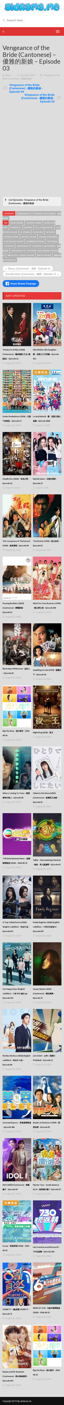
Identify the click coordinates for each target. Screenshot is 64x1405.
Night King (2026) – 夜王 (43, 732)
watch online (44, 255)
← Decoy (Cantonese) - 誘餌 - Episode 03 (28, 268)
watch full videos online (21, 255)
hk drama (25, 232)
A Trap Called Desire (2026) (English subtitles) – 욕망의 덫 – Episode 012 (16, 926)
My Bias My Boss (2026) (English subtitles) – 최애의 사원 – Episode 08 (17, 1060)
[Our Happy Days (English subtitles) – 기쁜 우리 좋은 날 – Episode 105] (17, 963)
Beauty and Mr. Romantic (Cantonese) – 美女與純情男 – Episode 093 (15, 1376)
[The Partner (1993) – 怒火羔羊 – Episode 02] (47, 516)
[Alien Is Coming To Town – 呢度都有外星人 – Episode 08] (17, 768)
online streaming (48, 236)
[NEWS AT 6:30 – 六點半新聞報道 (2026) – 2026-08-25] (47, 1283)
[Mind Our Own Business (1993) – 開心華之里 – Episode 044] (47, 578)
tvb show (9, 246)
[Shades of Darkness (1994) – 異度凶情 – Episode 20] (47, 1097)
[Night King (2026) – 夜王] (47, 707)
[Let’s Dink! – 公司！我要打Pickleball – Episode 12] (47, 1030)
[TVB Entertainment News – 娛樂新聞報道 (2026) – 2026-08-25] (17, 834)
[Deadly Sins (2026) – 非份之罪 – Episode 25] (17, 453)
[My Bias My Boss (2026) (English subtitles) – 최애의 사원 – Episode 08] (17, 1030)
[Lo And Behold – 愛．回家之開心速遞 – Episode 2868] (47, 391)
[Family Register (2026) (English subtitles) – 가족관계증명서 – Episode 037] (47, 897)
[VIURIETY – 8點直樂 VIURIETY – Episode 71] (17, 1284)
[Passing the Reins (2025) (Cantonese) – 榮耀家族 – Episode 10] (17, 578)
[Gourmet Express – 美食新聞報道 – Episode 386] (17, 1097)
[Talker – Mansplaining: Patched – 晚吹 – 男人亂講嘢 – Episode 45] (47, 834)
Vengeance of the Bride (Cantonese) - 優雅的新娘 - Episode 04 (26, 88)
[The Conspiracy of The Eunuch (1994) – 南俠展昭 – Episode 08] (17, 516)
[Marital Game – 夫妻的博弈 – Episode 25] (47, 453)
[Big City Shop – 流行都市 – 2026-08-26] (17, 706)
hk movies (38, 232)
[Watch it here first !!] (32, 6)
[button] (32, 201)
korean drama (11, 236)
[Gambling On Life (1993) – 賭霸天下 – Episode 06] (47, 644)
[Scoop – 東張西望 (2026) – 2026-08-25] (17, 1221)
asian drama (16, 222)
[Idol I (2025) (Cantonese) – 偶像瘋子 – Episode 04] (17, 1159)
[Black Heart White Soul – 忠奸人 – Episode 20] (17, 644)
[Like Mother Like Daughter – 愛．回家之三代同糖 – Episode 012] (47, 324)
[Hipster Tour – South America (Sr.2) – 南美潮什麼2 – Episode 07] (47, 1159)
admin (8, 75)
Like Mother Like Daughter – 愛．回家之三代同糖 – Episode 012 (46, 354)
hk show (50, 232)
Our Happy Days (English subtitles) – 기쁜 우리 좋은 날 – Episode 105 (15, 993)
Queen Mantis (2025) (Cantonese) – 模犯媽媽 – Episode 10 (44, 993)
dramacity (15, 227)
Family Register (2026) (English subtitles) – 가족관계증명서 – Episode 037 (46, 926)
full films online (44, 227)
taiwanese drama (35, 241)
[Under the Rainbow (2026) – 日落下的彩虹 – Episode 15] (17, 391)
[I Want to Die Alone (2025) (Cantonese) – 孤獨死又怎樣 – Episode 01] (47, 768)
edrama (28, 227)
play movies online (13, 241)
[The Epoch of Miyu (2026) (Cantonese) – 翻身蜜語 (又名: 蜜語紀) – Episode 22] (17, 324)
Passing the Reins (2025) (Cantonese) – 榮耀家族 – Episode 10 (13, 607)
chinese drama (33, 222)
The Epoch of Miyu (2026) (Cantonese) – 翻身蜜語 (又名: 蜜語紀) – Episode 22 (16, 354)
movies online (29, 236)
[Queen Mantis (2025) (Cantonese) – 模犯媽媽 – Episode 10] (47, 963)
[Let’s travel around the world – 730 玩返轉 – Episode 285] (47, 1222)
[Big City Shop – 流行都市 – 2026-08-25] (47, 1346)
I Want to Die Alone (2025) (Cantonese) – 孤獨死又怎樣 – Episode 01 (45, 797)
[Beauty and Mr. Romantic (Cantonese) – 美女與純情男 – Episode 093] (17, 1346)
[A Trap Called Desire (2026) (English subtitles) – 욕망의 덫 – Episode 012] (17, 897)
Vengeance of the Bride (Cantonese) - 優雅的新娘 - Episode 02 (38, 98)
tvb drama (52, 241)
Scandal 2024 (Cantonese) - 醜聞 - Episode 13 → (32, 274)
